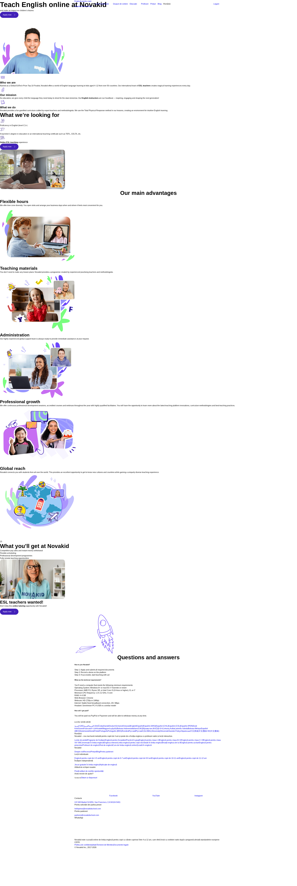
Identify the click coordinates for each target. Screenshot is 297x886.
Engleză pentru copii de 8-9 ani (138, 758)
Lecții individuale (102, 4)
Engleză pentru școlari (190, 743)
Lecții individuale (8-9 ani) (101, 16)
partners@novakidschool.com (86, 815)
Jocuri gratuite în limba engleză (87, 765)
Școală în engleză (144, 745)
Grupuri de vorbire (120, 4)
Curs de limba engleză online (125, 745)
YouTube (156, 796)
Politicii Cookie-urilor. (116, 860)
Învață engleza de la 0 (171, 743)
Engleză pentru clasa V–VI (192, 740)
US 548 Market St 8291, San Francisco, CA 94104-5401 (97, 802)
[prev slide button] (3, 536)
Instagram (199, 796)
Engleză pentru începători (115, 740)
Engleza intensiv (111, 743)
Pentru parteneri (106, 752)
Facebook (113, 796)
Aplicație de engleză (108, 765)
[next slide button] (10, 536)
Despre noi (79, 752)
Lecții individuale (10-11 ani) (102, 21)
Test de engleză (106, 745)
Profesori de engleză (91, 745)
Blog (159, 4)
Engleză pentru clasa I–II (149, 740)
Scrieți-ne (77, 778)
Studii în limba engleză (153, 743)
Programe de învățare (96, 740)
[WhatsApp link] (91, 837)
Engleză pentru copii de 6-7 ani (113, 758)
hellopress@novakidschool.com (87, 809)
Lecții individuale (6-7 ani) (101, 11)
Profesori (144, 4)
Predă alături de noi (82, 771)
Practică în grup (132, 740)
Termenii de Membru (105, 845)
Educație (133, 4)
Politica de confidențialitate (85, 845)
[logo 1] (80, 719)
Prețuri (153, 4)
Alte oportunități (97, 771)
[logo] (80, 4)
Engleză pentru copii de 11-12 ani (193, 758)
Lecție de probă (80, 740)
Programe (134, 6)
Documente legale (121, 845)
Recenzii (87, 752)
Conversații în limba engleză (92, 743)
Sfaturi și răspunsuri (89, 778)
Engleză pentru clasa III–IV (170, 740)
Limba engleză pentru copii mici (131, 743)
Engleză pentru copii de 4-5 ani (87, 758)
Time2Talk (102, 29)
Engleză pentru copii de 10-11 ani (165, 758)
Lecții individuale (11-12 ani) (102, 26)
